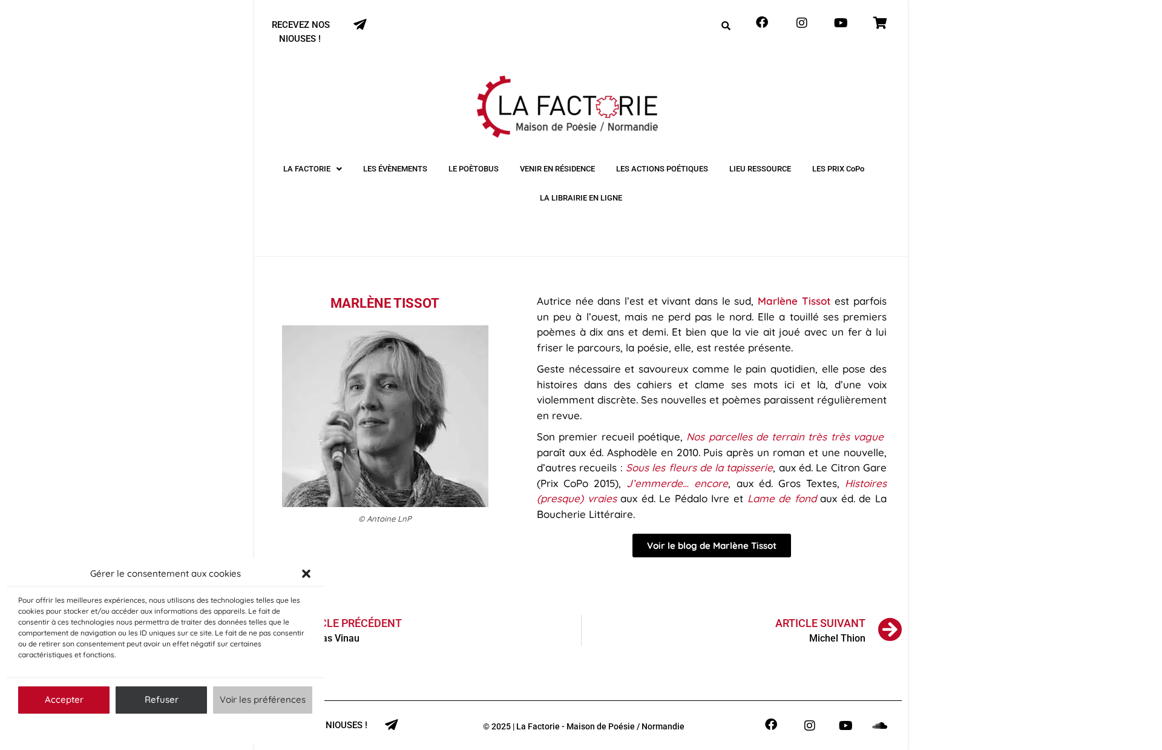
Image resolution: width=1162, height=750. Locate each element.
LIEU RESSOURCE (760, 168)
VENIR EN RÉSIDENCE (557, 168)
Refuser (162, 699)
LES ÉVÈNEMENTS (395, 168)
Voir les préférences (263, 699)
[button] (306, 574)
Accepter (64, 699)
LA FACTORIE (306, 168)
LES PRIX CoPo (838, 168)
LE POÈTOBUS (473, 168)
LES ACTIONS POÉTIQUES (662, 168)
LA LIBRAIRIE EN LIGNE (581, 197)
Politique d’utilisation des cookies (159, 728)
